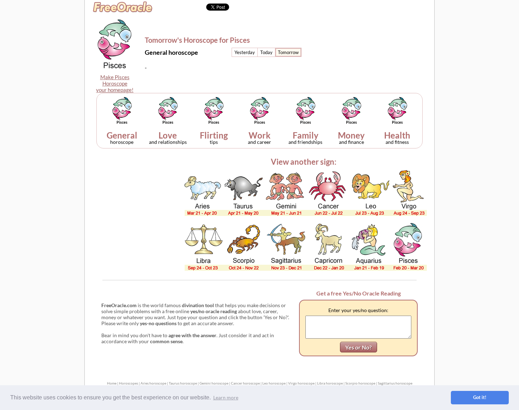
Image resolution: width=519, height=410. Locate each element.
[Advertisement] (375, 44)
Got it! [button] (480, 397)
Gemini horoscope (213, 383)
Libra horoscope (330, 383)
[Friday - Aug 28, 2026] (245, 52)
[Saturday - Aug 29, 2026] (266, 52)
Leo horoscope (274, 383)
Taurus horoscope (183, 383)
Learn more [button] (225, 397)
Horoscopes (128, 383)
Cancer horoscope (245, 383)
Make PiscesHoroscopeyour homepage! (114, 83)
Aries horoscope (153, 383)
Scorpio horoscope (360, 383)
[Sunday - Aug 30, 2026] (288, 52)
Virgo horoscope (301, 383)
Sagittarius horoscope (395, 383)
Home (112, 383)
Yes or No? (358, 347)
